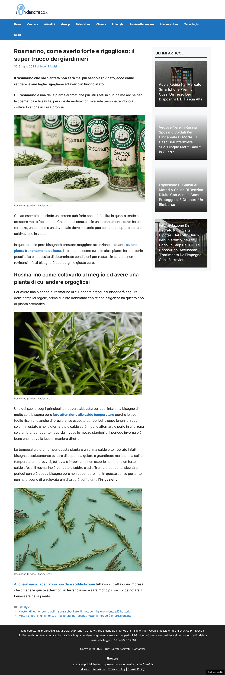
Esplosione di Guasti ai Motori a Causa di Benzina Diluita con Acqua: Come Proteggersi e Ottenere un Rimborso (181, 195)
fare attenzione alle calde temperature (83, 415)
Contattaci (138, 649)
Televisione (83, 24)
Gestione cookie (215, 672)
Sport (17, 35)
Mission (85, 669)
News (17, 24)
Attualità (49, 24)
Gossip (65, 24)
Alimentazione (169, 24)
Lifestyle (117, 24)
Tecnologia (191, 24)
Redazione (99, 669)
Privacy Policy (116, 669)
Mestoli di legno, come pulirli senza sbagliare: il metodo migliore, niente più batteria (75, 611)
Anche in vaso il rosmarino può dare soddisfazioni (54, 584)
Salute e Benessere (141, 24)
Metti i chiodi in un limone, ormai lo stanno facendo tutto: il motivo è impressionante (75, 615)
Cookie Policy (136, 669)
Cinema (101, 24)
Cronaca (32, 24)
